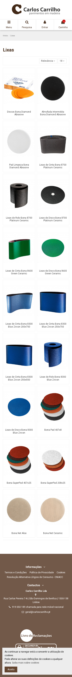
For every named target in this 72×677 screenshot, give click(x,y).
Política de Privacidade (42, 572)
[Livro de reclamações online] (36, 635)
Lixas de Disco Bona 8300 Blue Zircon (19, 431)
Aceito (10, 669)
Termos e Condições (16, 572)
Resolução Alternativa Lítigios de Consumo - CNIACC (35, 577)
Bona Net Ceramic (53, 533)
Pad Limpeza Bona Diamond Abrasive (19, 166)
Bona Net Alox (19, 533)
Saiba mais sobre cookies (25, 662)
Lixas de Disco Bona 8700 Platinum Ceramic (53, 219)
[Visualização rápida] (21, 107)
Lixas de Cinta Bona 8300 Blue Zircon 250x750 (52, 325)
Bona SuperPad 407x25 (19, 483)
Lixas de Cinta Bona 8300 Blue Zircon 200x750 (19, 325)
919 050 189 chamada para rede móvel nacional (38, 607)
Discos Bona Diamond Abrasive (19, 113)
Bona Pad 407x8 (53, 430)
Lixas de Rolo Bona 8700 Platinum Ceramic (19, 219)
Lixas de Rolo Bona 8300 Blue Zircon (53, 378)
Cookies (61, 572)
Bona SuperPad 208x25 (53, 483)
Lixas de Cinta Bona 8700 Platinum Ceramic (52, 166)
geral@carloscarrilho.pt (37, 612)
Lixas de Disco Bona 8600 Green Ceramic (53, 272)
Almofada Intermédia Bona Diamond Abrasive (53, 113)
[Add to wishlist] (17, 107)
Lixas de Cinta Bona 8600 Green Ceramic (19, 272)
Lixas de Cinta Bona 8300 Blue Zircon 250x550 (19, 378)
